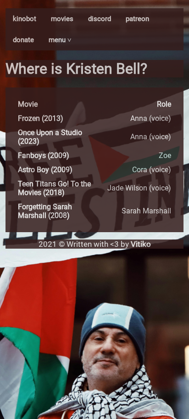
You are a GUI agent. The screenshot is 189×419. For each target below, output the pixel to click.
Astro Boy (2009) (45, 169)
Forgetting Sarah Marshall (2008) (45, 211)
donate (23, 40)
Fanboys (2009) (43, 155)
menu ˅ (60, 40)
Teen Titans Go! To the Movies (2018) (54, 188)
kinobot (24, 19)
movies (62, 19)
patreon (137, 19)
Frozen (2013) (40, 118)
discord (99, 19)
